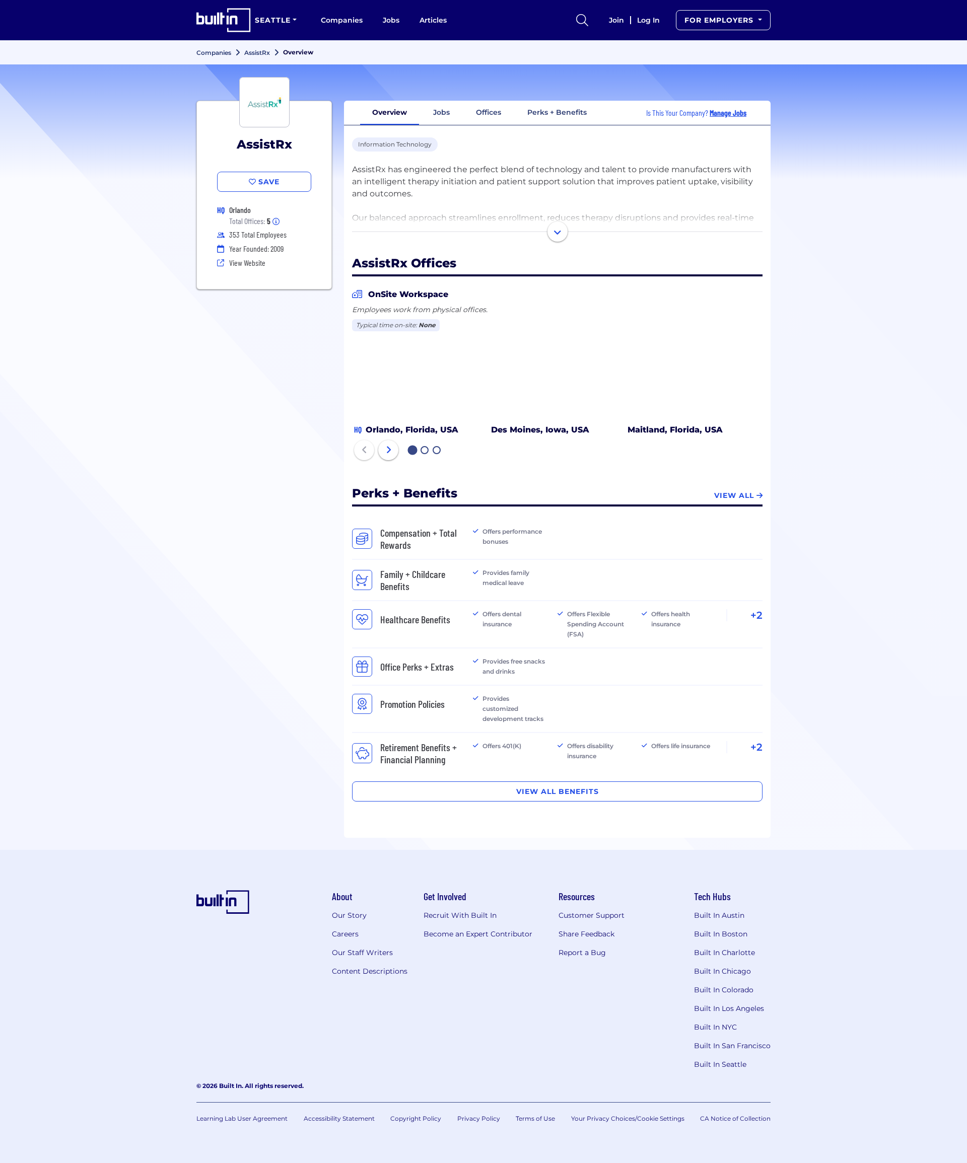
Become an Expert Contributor (478, 933)
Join (616, 20)
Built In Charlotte (724, 952)
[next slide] (388, 450)
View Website (247, 262)
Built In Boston (720, 933)
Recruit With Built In (460, 915)
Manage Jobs (728, 112)
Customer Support (592, 915)
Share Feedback (586, 933)
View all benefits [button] (557, 791)
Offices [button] (488, 112)
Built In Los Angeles (729, 1008)
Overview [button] (389, 112)
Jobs (391, 20)
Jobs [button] (441, 112)
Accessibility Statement (339, 1118)
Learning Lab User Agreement (242, 1118)
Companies (342, 20)
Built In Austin (719, 915)
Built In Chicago (722, 971)
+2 (756, 615)
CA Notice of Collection (735, 1118)
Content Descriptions (369, 971)
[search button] (582, 20)
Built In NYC (715, 1027)
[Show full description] (557, 232)
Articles (433, 20)
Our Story (349, 915)
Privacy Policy (478, 1118)
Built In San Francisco (732, 1045)
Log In (648, 20)
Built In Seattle (720, 1064)
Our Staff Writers (362, 952)
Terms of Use (535, 1118)
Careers (345, 933)
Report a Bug (582, 952)
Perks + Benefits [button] (557, 112)
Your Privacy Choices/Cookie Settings (627, 1118)
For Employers (720, 20)
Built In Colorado (723, 989)
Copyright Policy (415, 1118)
